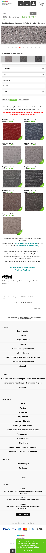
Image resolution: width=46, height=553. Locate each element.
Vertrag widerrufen (23, 421)
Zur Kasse (23, 468)
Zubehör (23, 366)
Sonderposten (23, 331)
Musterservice (23, 439)
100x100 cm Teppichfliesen (23, 362)
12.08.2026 (23, 489)
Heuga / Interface (23, 340)
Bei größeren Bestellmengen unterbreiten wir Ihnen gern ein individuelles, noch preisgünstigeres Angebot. (23, 383)
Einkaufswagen (23, 464)
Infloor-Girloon (14, 17)
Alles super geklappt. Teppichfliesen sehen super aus (23, 500)
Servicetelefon (23, 434)
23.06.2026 (23, 497)
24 (21, 302)
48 (25, 302)
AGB (23, 404)
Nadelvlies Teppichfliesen (23, 349)
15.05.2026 (23, 504)
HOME (4, 17)
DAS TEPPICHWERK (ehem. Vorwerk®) (23, 357)
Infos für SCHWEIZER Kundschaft (23, 452)
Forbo (23, 335)
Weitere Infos (28, 550)
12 (18, 302)
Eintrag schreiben (23, 514)
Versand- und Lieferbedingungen (23, 447)
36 (23, 302)
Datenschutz (23, 412)
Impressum (23, 417)
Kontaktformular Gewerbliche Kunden (23, 430)
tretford (23, 344)
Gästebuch (23, 443)
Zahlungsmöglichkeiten (23, 425)
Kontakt (23, 408)
